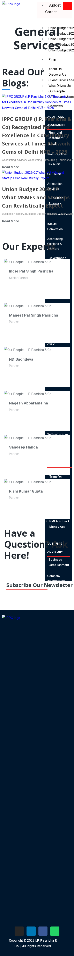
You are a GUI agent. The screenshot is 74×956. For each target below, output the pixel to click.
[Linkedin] (31, 931)
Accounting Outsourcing (42, 159)
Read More (10, 167)
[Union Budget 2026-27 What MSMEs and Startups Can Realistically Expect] (37, 175)
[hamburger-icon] (67, 6)
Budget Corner (53, 8)
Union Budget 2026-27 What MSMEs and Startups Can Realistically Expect (36, 197)
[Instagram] (19, 931)
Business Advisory (13, 213)
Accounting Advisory (14, 159)
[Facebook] (43, 931)
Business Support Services (41, 213)
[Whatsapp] (54, 931)
